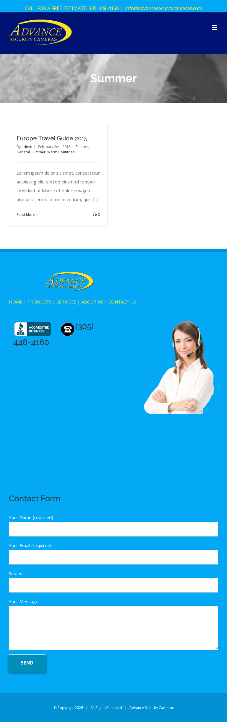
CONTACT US (122, 302)
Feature (82, 146)
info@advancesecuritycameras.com (163, 8)
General (23, 152)
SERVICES (66, 302)
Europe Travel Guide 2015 (52, 138)
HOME (15, 302)
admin (27, 146)
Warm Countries (60, 152)
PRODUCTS (39, 302)
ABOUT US (92, 302)
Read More (26, 214)
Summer (39, 152)
